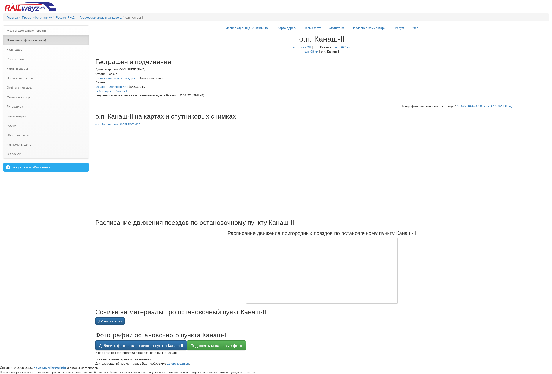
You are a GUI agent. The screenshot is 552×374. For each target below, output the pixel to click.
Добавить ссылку (110, 321)
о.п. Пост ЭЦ (302, 47)
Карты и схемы (17, 68)
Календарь (14, 49)
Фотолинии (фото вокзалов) (26, 40)
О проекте (14, 154)
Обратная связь (18, 135)
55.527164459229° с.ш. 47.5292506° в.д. (485, 106)
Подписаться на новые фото (216, 345)
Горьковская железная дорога (116, 78)
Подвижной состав (20, 78)
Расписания (16, 59)
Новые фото (312, 27)
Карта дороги (287, 27)
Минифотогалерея (20, 97)
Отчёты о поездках (20, 87)
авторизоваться (178, 363)
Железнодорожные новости (26, 30)
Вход (414, 27)
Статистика (336, 27)
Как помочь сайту (19, 144)
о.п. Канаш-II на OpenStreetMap (117, 124)
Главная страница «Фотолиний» (247, 27)
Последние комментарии (369, 27)
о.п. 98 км (311, 51)
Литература (15, 106)
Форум (11, 125)
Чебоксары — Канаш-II (111, 91)
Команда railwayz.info (50, 367)
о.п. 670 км (343, 47)
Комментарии (16, 116)
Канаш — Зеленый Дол (111, 86)
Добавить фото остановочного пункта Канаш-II (141, 345)
